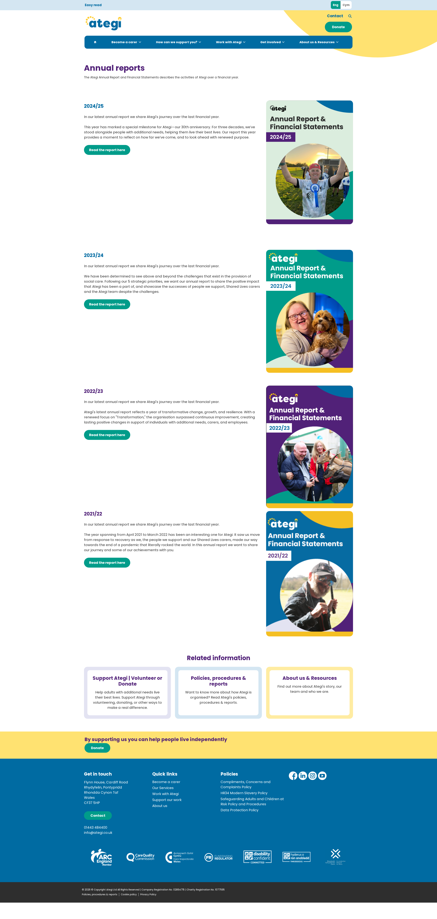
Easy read (93, 5)
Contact (335, 16)
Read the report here (107, 304)
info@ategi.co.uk (98, 832)
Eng (335, 5)
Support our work (167, 799)
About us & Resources (317, 42)
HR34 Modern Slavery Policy (244, 793)
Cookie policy (129, 894)
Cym (346, 5)
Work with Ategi (229, 42)
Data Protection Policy (239, 810)
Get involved (270, 42)
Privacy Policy (148, 894)
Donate (338, 27)
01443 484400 (95, 827)
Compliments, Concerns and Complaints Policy (246, 784)
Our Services (163, 787)
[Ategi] (122, 23)
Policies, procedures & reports (99, 894)
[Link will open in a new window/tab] (293, 775)
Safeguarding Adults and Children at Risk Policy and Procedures (252, 801)
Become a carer (124, 42)
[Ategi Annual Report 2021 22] (309, 573)
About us (159, 805)
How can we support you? (176, 42)
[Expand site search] (350, 16)
